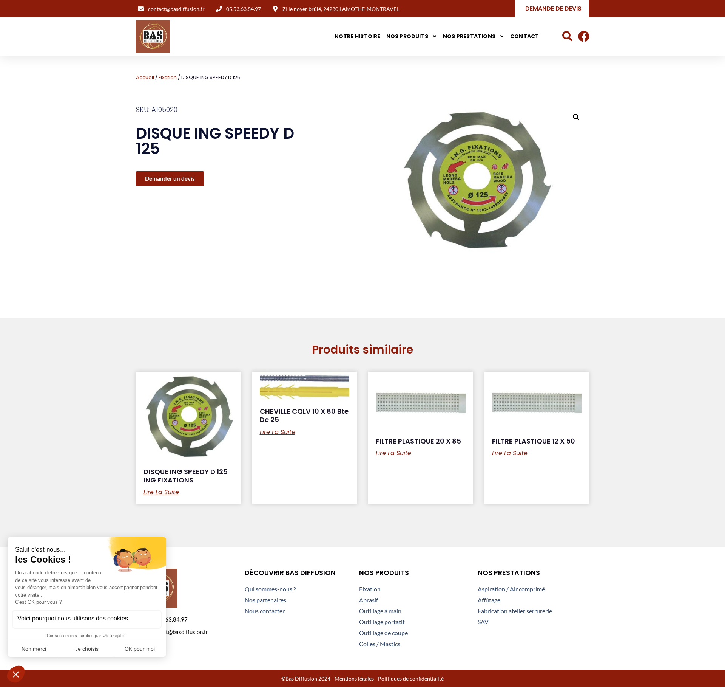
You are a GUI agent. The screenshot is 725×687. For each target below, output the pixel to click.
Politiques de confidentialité (411, 678)
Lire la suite (161, 492)
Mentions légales (354, 678)
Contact (524, 36)
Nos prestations (469, 36)
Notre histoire (358, 36)
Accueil (145, 77)
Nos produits (407, 36)
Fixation (168, 77)
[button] (576, 117)
